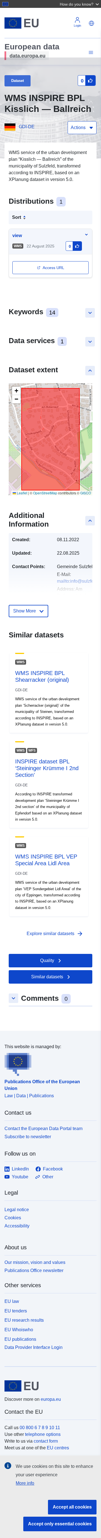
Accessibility (16, 1225)
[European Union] (48, 1386)
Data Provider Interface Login (33, 1347)
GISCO (85, 492)
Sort (16, 217)
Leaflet (21, 492)
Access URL (53, 267)
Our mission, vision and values (34, 1262)
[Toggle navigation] (90, 52)
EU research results (24, 1320)
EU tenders (15, 1311)
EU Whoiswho (18, 1329)
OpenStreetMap (45, 492)
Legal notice (16, 1209)
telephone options (43, 1434)
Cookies (12, 1217)
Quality (47, 960)
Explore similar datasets (55, 933)
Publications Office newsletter (33, 1270)
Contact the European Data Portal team (43, 1128)
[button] (80, 4)
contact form (46, 1441)
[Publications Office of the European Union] (48, 1063)
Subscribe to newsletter (27, 1136)
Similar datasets (47, 976)
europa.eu (51, 1399)
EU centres (58, 1447)
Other (47, 1176)
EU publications (20, 1339)
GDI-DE (27, 126)
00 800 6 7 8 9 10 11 (40, 1427)
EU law (11, 1301)
